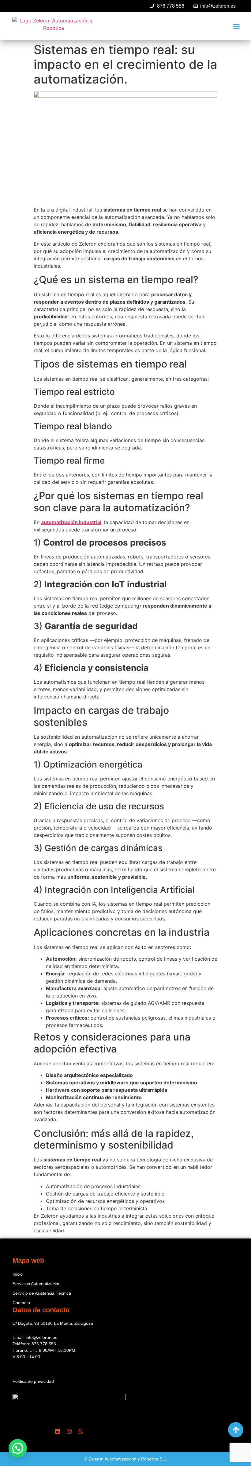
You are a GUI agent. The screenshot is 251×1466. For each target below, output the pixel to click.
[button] (236, 26)
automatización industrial (71, 522)
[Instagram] (69, 1431)
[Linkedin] (57, 1431)
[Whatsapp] (81, 1431)
